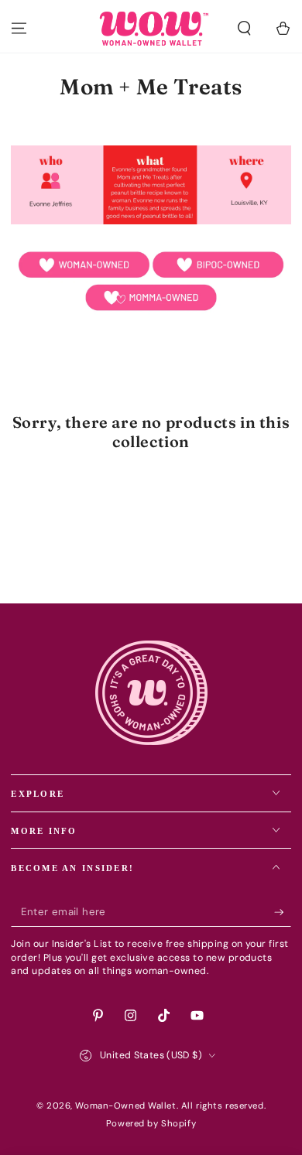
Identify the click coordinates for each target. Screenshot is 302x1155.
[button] (244, 28)
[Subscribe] (282, 912)
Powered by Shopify (151, 1123)
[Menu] (19, 28)
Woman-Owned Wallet (125, 1106)
